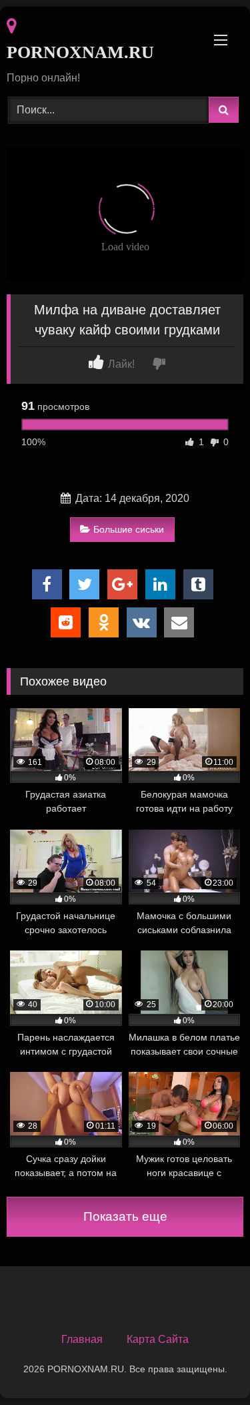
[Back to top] (208, 1365)
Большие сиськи (128, 529)
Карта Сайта (158, 1339)
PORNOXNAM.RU (80, 52)
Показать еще (125, 1216)
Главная (82, 1339)
